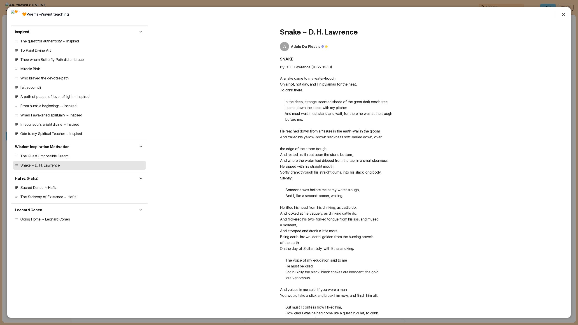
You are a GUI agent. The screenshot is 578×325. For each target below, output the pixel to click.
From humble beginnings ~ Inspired (48, 106)
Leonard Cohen (28, 210)
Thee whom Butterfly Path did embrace (52, 59)
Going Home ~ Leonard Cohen (45, 219)
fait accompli (30, 87)
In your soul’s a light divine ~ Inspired (49, 124)
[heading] (45, 14)
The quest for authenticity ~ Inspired (49, 41)
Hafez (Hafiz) (27, 178)
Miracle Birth (30, 69)
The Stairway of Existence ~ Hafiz (48, 197)
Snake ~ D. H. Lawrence (40, 165)
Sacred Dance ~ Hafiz (38, 187)
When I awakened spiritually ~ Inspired (51, 115)
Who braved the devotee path (44, 78)
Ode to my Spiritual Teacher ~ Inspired (51, 133)
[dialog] (289, 162)
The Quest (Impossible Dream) (45, 156)
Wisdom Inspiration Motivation (42, 146)
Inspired (22, 32)
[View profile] (15, 14)
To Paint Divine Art (35, 50)
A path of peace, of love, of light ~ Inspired (54, 96)
